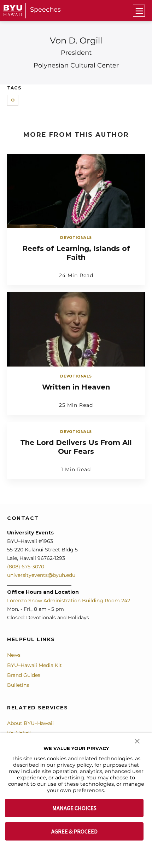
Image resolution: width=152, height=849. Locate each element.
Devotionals (76, 237)
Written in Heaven (76, 387)
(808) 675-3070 (25, 566)
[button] (137, 740)
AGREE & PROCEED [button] (74, 831)
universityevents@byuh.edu (41, 575)
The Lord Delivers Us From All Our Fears (76, 447)
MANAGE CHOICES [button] (74, 808)
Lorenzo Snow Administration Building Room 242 (68, 600)
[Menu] (139, 11)
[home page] (13, 10)
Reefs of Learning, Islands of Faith (76, 253)
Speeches (45, 9)
